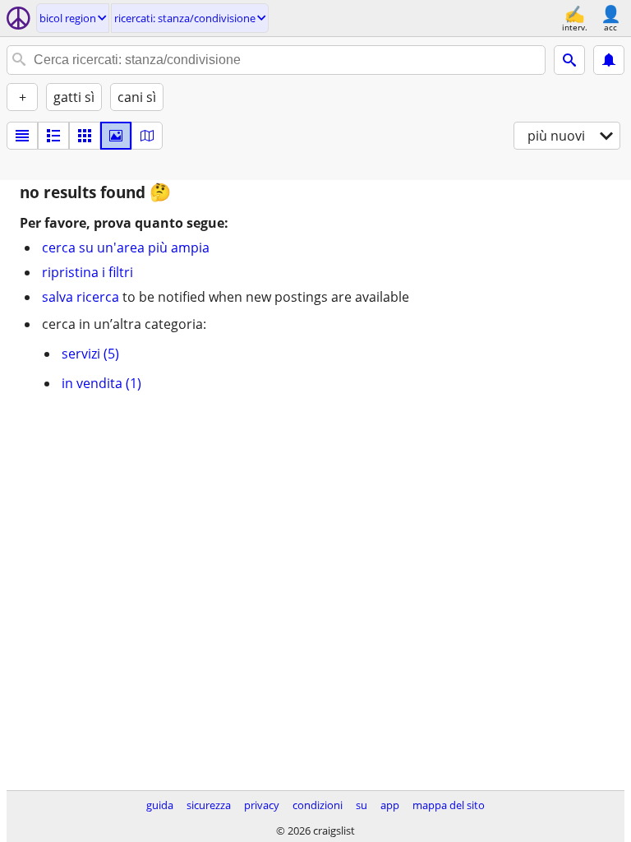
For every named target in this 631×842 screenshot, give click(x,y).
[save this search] (608, 60)
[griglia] (84, 136)
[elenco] (22, 136)
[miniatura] (53, 136)
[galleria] (115, 136)
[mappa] (147, 136)
